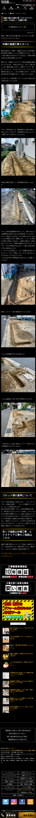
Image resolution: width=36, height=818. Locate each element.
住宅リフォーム (26, 772)
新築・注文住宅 (9, 781)
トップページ (10, 772)
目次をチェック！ (17, 27)
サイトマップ (10, 790)
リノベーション (9, 778)
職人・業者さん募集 (26, 784)
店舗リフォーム (26, 775)
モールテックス (9, 787)
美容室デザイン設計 (26, 778)
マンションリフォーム (9, 775)
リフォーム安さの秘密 (26, 781)
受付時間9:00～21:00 (26, 791)
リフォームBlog (26, 787)
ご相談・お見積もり (18, 795)
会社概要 (9, 784)
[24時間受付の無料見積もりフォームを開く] (27, 815)
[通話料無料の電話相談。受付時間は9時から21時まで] (9, 815)
